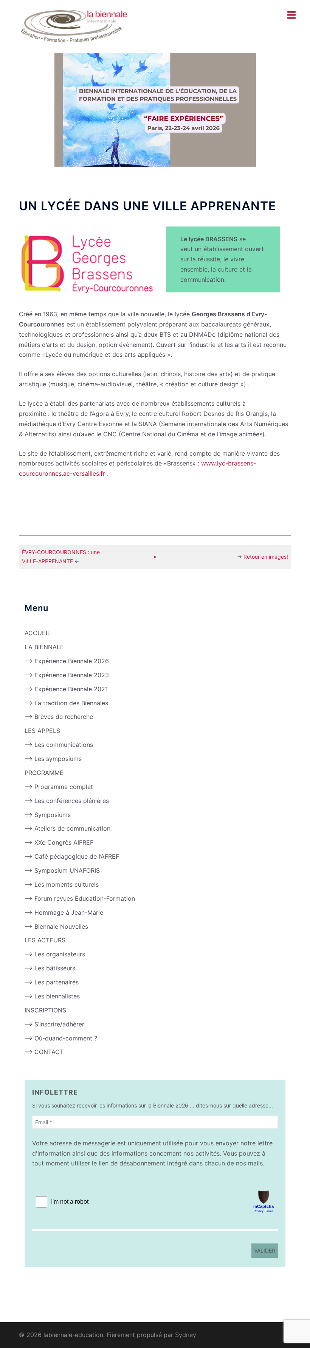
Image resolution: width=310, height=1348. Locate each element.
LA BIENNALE (44, 647)
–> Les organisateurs (55, 954)
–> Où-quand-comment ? (61, 1038)
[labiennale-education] (74, 26)
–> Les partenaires (52, 982)
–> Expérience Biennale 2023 (67, 675)
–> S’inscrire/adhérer (54, 1024)
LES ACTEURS (45, 940)
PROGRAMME (44, 772)
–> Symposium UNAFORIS (62, 870)
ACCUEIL (38, 633)
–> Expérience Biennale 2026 (67, 661)
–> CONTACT (44, 1052)
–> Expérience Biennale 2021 (66, 689)
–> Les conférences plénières (67, 800)
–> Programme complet (59, 786)
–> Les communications (59, 744)
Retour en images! (265, 556)
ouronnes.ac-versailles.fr (70, 473)
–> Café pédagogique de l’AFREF (72, 856)
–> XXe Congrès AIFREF (59, 842)
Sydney (185, 1335)
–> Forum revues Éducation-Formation (80, 898)
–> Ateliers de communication (67, 828)
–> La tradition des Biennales (66, 703)
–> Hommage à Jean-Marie (64, 912)
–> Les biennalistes (52, 996)
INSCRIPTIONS (45, 1010)
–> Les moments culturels (62, 884)
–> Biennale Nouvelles (56, 926)
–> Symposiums (48, 814)
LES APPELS (42, 730)
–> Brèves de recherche (59, 716)
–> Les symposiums (53, 758)
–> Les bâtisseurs (50, 968)
